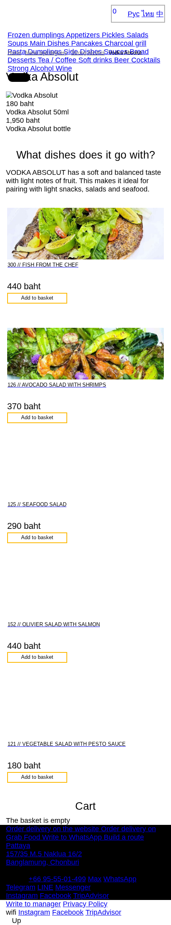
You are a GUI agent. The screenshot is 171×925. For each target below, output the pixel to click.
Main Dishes (50, 43)
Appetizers (84, 35)
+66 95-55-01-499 (57, 879)
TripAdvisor (91, 896)
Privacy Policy (85, 904)
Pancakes (88, 43)
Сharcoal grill (125, 43)
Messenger (73, 887)
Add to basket (37, 298)
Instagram (22, 896)
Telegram (20, 887)
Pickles (114, 35)
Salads (137, 35)
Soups (19, 43)
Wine (64, 68)
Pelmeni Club (38, 14)
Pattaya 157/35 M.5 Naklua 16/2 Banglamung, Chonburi (44, 854)
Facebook (55, 896)
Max (94, 879)
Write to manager (33, 904)
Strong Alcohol (32, 68)
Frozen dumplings (37, 35)
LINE (45, 887)
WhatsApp (119, 879)
